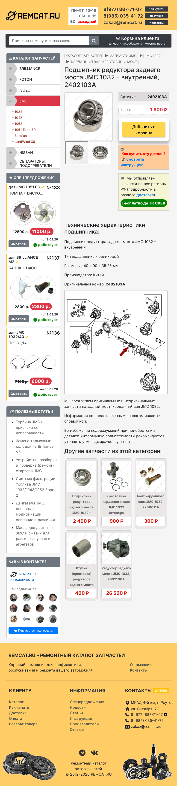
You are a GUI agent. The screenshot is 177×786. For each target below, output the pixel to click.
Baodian (21, 136)
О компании (141, 664)
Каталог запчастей (84, 56)
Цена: (126, 109)
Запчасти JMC (123, 56)
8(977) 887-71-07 (122, 9)
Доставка (156, 16)
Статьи (76, 713)
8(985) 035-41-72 (123, 16)
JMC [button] (23, 101)
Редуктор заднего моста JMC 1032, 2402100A (116, 573)
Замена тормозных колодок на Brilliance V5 (34, 446)
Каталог (16, 701)
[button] (108, 116)
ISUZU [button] (24, 90)
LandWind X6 (25, 142)
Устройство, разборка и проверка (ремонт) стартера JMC (36, 465)
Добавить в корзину (143, 129)
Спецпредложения (87, 701)
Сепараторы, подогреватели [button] (35, 163)
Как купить (156, 9)
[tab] (33, 68)
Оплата (15, 718)
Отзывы (77, 729)
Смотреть (19, 244)
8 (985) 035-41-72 (147, 720)
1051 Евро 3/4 (26, 130)
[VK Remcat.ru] (94, 752)
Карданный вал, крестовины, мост (104, 62)
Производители (84, 724)
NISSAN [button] (26, 152)
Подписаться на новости (35, 630)
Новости (78, 707)
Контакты (157, 22)
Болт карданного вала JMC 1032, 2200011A (151, 501)
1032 (18, 112)
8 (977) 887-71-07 (147, 714)
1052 (18, 124)
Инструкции (81, 718)
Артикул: (125, 96)
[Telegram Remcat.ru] (82, 752)
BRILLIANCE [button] (29, 68)
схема (161, 691)
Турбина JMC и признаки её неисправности (30, 427)
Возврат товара (23, 724)
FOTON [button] (25, 79)
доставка (145, 194)
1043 (18, 118)
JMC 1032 (153, 56)
